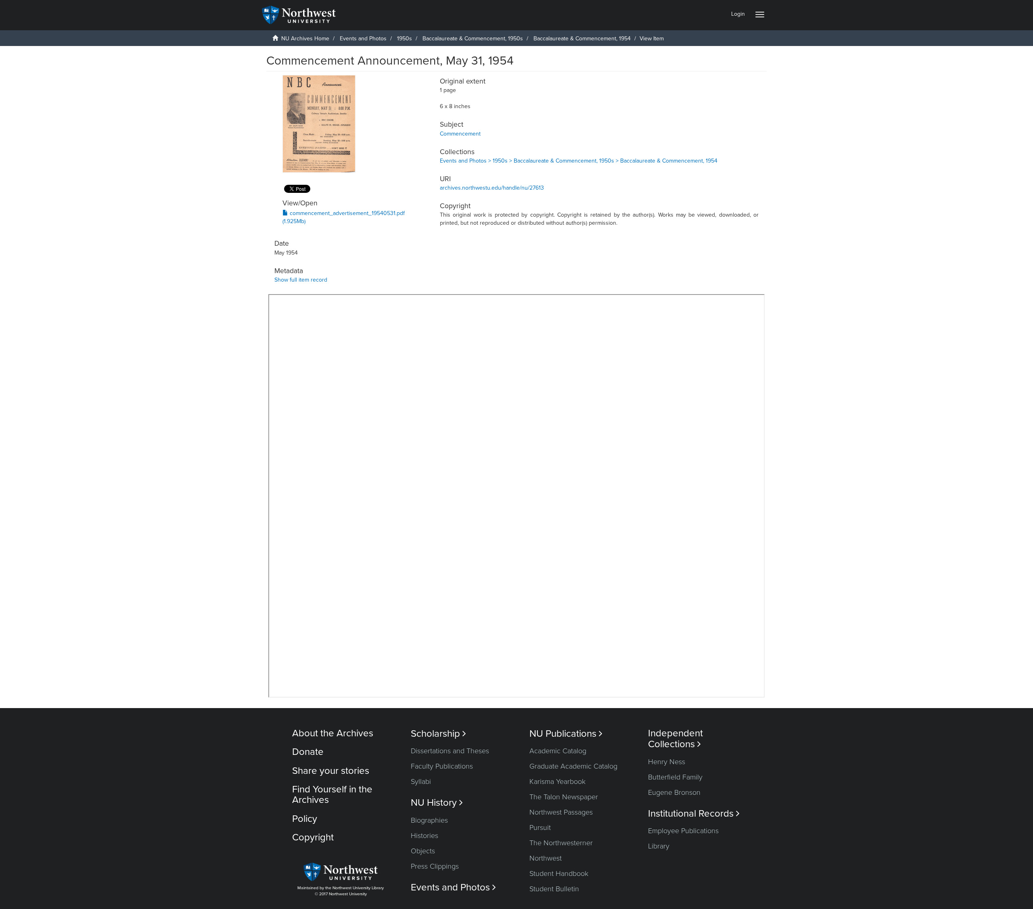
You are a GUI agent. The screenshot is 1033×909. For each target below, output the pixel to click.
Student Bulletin (554, 888)
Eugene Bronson (674, 792)
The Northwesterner (561, 842)
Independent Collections (675, 738)
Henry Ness (666, 761)
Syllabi (421, 781)
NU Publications (565, 734)
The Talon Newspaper (563, 796)
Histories (424, 835)
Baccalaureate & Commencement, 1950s (472, 38)
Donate (308, 752)
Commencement (460, 133)
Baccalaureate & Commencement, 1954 (582, 38)
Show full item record (300, 279)
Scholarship (438, 734)
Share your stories (330, 771)
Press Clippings (435, 866)
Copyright (313, 837)
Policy (304, 819)
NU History (437, 803)
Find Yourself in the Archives (332, 795)
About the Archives (332, 733)
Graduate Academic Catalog (573, 766)
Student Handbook (558, 873)
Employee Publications (683, 830)
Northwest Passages (561, 812)
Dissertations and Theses (450, 750)
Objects (423, 850)
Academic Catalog (557, 750)
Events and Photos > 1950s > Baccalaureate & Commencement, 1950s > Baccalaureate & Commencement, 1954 (578, 160)
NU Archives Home (305, 38)
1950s (404, 38)
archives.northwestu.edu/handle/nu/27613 (492, 187)
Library (658, 846)
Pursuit (540, 827)
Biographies (429, 820)
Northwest (545, 858)
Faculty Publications (442, 766)
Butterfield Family (675, 777)
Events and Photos (363, 38)
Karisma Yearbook (557, 781)
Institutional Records (694, 813)
